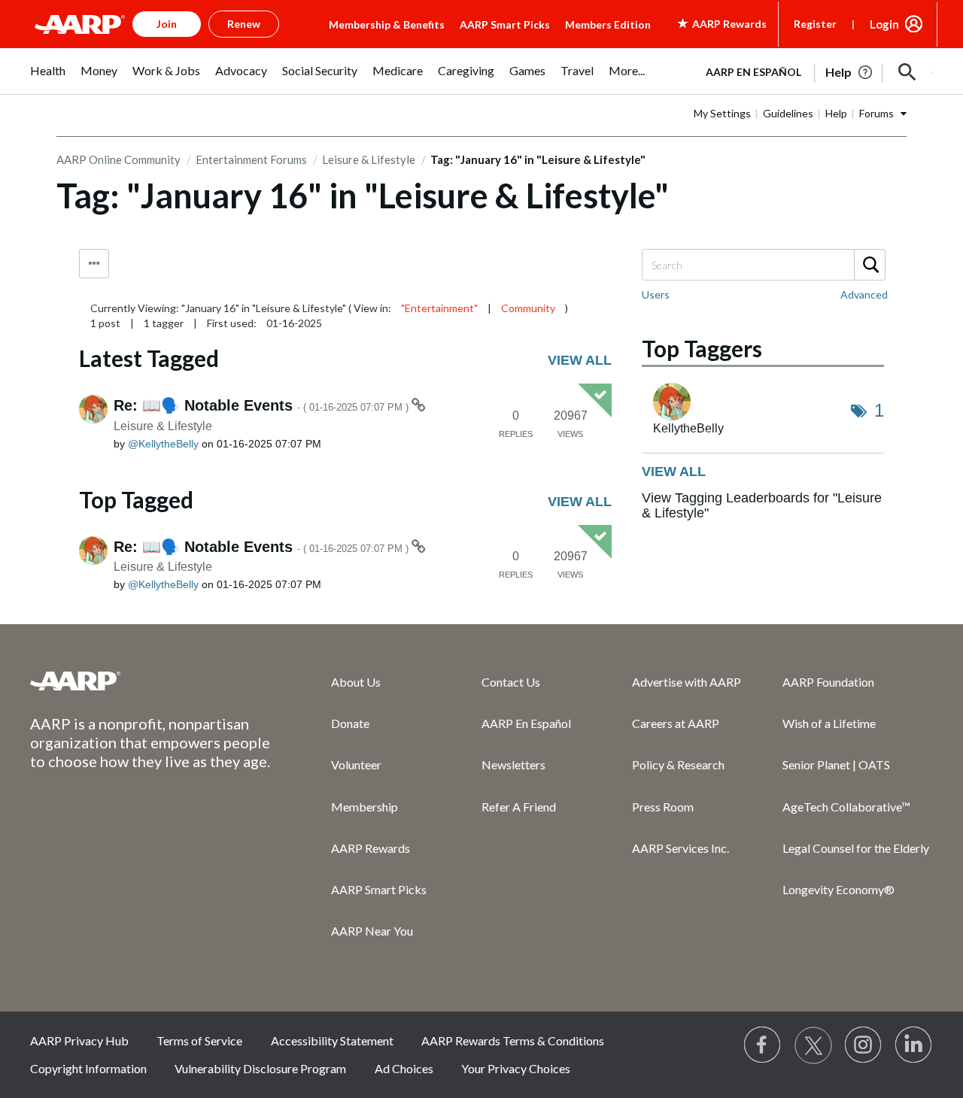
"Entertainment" (439, 308)
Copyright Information (88, 1068)
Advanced (864, 294)
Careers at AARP (675, 723)
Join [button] (166, 23)
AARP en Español (753, 71)
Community (528, 308)
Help (836, 113)
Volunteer (356, 764)
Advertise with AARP (686, 682)
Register (815, 23)
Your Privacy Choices (515, 1068)
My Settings (722, 113)
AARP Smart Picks (505, 24)
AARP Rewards (370, 848)
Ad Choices (404, 1068)
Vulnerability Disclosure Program (260, 1068)
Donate (350, 723)
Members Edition (608, 24)
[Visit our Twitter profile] (813, 1045)
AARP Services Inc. (680, 848)
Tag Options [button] (94, 263)
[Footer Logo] (150, 680)
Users (656, 294)
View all (580, 360)
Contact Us (511, 682)
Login (884, 24)
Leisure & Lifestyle (368, 159)
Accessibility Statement (332, 1040)
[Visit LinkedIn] (914, 1045)
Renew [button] (243, 23)
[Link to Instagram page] (863, 1045)
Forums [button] (876, 113)
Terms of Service (199, 1040)
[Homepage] (80, 24)
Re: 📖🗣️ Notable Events (263, 405)
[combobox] (763, 265)
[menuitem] (47, 78)
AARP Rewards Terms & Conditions (512, 1040)
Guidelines (788, 113)
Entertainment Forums (251, 159)
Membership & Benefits (387, 24)
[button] (907, 72)
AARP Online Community (118, 159)
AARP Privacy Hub (79, 1040)
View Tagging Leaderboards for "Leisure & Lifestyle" (762, 505)
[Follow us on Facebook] (763, 1045)
